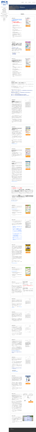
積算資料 (4, 19)
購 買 (4, 20)
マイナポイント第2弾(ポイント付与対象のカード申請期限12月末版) (17, 229)
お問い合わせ (33, 2)
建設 (4, 13)
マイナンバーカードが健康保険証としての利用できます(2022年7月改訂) (17, 231)
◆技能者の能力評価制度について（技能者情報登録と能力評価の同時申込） (21, 92)
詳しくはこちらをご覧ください (16, 350)
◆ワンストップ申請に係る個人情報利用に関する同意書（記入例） (19, 95)
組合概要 (22, 2)
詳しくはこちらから (14, 143)
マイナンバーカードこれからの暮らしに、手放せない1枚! (17, 233)
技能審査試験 (4, 10)
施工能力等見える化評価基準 (4, 15)
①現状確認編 (14, 53)
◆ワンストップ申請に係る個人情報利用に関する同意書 (18, 94)
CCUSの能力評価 (4, 14)
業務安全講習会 (4, 9)
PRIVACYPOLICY (12, 429)
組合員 (26, 2)
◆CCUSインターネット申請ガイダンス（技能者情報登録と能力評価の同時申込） (22, 90)
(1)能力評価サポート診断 (15, 47)
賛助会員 (30, 2)
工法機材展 (4, 8)
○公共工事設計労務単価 (15, 371)
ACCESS (11, 428)
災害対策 (4, 18)
